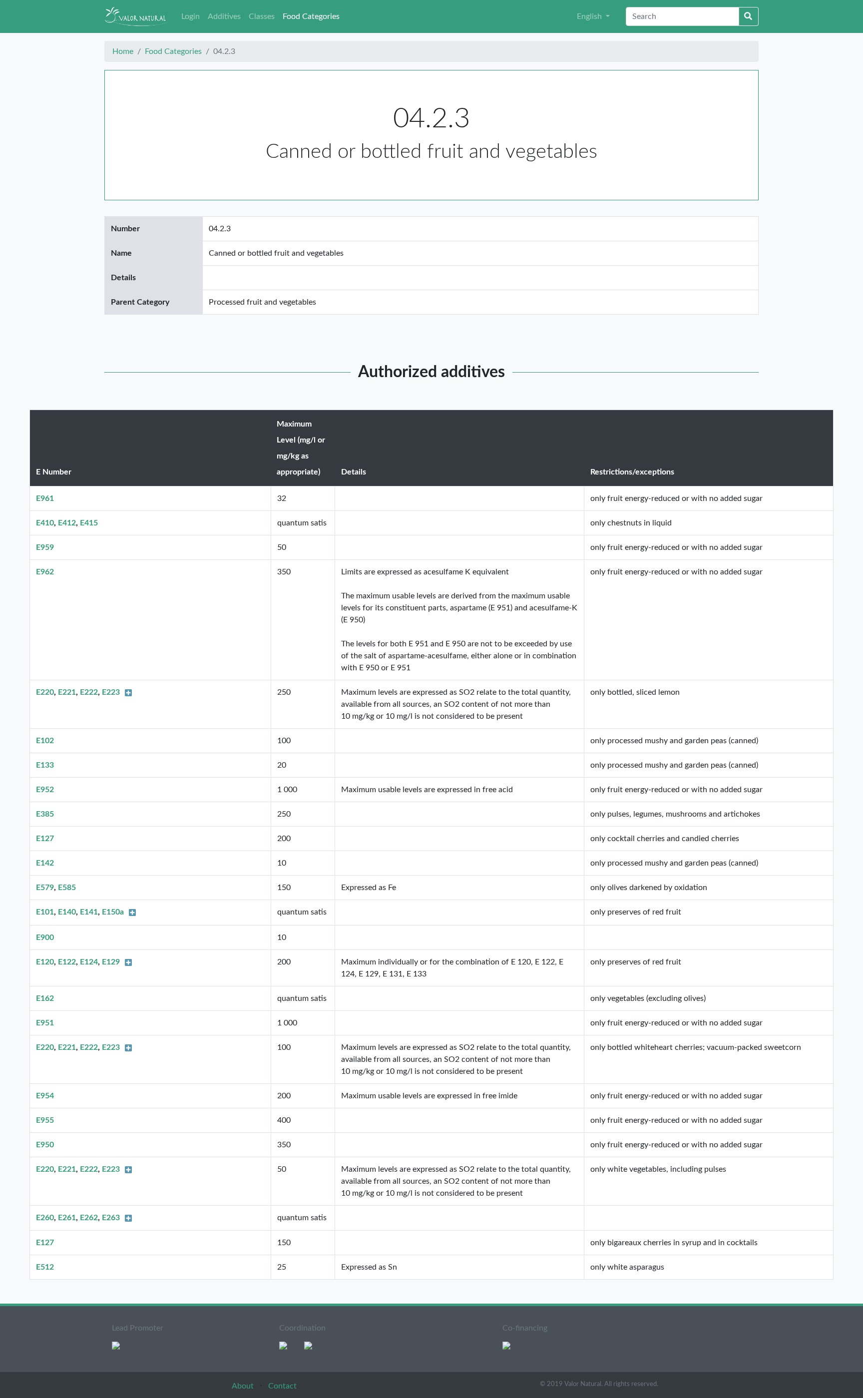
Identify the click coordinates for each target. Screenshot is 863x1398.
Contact (282, 1386)
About (244, 1386)
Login (190, 16)
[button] (593, 16)
